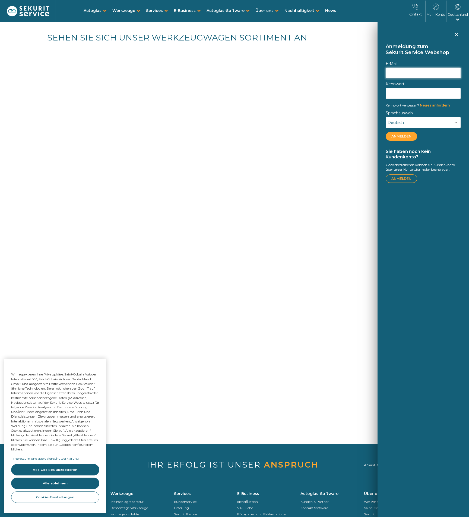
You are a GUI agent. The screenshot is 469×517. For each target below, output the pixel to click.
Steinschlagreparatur (127, 502)
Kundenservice (185, 502)
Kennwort (395, 84)
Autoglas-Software (226, 10)
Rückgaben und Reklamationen (262, 514)
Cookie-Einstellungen (55, 497)
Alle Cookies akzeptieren (55, 470)
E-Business (185, 10)
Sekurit (369, 514)
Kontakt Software (314, 508)
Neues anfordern (418, 105)
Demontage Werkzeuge (129, 508)
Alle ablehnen (55, 483)
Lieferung (181, 508)
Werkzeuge (123, 10)
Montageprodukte (124, 514)
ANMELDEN (401, 136)
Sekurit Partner (186, 514)
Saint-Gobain (374, 508)
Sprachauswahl (400, 113)
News (330, 10)
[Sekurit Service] (28, 11)
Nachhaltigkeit (299, 10)
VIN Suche (245, 508)
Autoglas (93, 10)
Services (154, 10)
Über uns (264, 10)
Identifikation (247, 502)
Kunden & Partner (314, 502)
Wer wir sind (373, 502)
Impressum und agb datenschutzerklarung (45, 458)
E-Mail (391, 63)
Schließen (456, 37)
